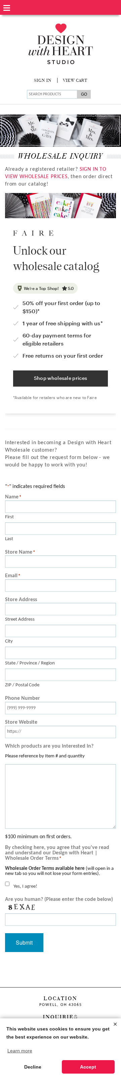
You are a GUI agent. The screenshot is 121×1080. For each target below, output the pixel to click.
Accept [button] (88, 1067)
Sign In (42, 80)
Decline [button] (32, 1067)
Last (9, 539)
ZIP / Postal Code (22, 685)
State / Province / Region (30, 663)
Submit (24, 942)
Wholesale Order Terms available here (45, 868)
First (9, 517)
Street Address (20, 619)
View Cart (75, 80)
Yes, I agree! (25, 886)
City (9, 641)
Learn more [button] (19, 1050)
